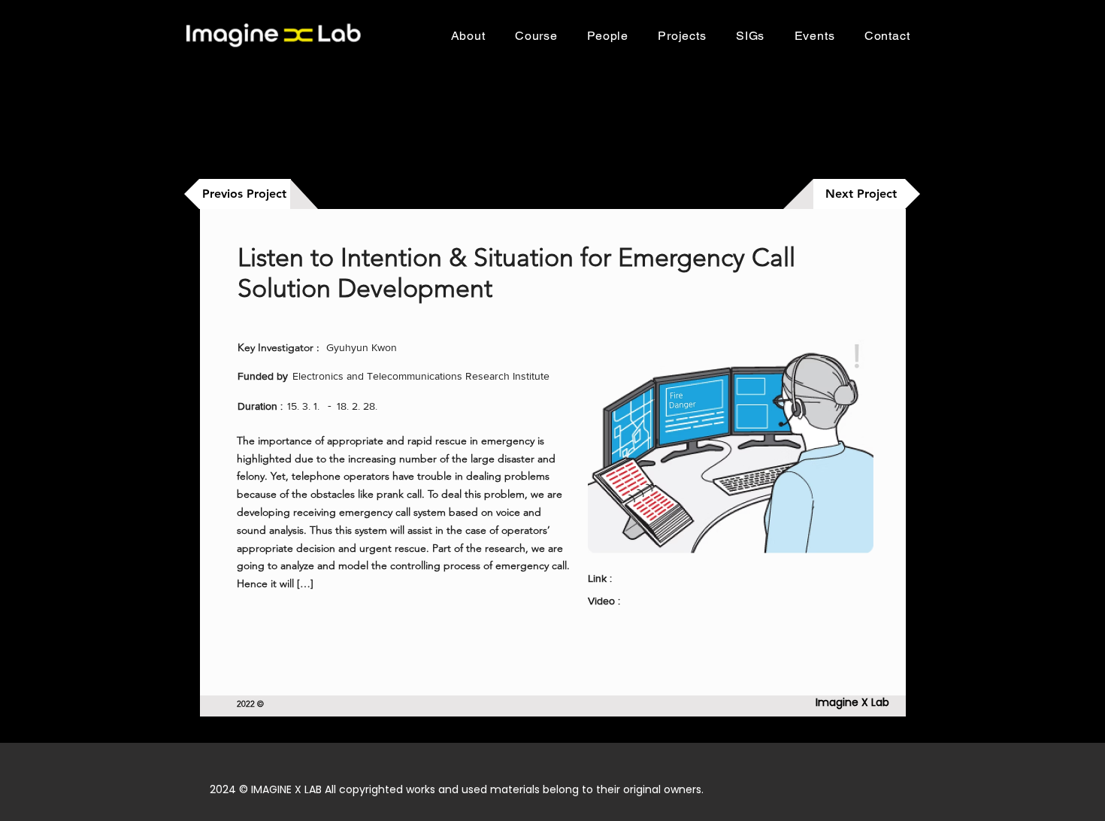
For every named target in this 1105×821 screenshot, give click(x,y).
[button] (536, 35)
